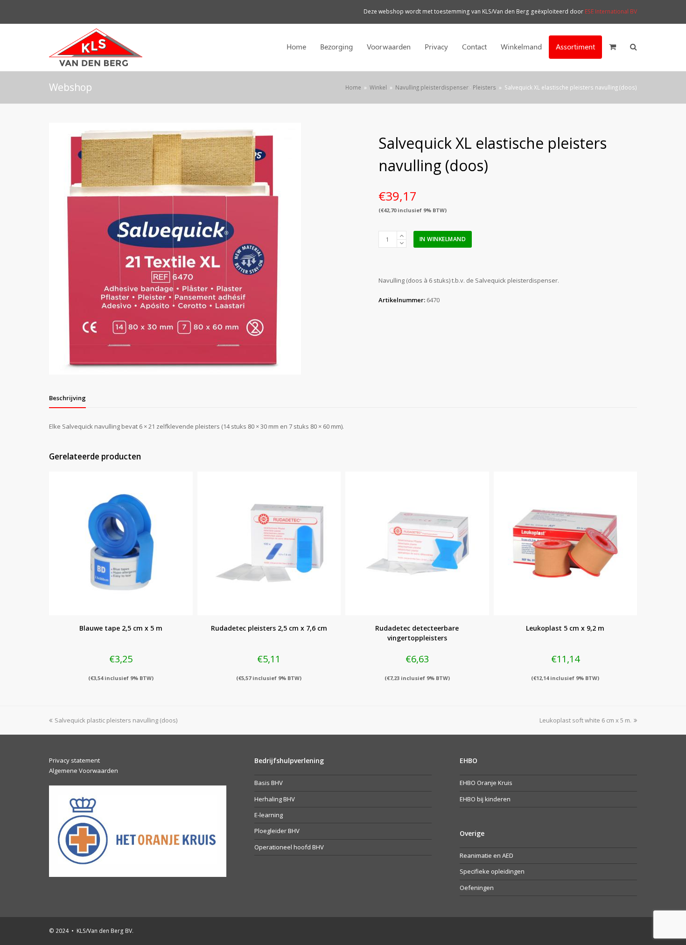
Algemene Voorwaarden (83, 770)
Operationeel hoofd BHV (289, 847)
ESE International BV (611, 11)
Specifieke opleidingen (492, 871)
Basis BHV (268, 782)
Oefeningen (477, 887)
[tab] (67, 398)
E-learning (268, 815)
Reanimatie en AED (486, 855)
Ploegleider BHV (277, 831)
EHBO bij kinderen (485, 799)
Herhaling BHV (274, 799)
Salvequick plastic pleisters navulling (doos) (115, 720)
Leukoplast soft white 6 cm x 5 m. (585, 720)
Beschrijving (67, 398)
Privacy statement (74, 760)
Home (353, 87)
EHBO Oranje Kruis (486, 782)
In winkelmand (443, 239)
